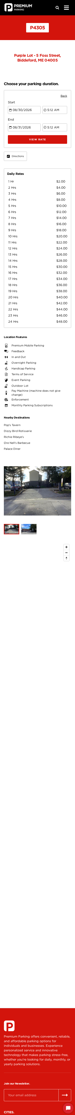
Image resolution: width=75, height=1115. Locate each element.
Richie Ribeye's (14, 436)
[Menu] (66, 7)
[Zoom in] (66, 547)
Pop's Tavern (12, 425)
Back (64, 95)
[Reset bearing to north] (66, 558)
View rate (37, 139)
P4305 (37, 27)
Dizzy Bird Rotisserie (18, 431)
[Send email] (64, 1095)
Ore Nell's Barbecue (17, 442)
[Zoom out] (66, 552)
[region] (37, 765)
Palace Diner (12, 448)
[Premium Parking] (9, 1025)
